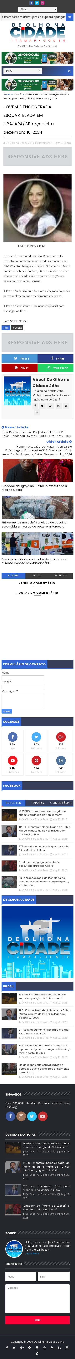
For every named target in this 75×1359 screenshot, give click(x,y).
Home (6, 94)
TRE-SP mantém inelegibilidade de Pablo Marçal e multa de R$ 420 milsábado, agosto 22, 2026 (44, 830)
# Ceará (17, 327)
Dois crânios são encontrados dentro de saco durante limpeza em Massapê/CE (34, 561)
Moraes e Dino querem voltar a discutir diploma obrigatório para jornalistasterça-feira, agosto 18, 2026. (45, 1049)
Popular (37, 803)
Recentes (13, 803)
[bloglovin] (37, 1347)
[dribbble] (44, 1347)
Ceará (17, 94)
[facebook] (31, 3)
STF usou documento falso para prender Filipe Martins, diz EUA (44, 848)
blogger (13, 575)
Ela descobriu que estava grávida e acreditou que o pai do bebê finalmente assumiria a (44, 1068)
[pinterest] (29, 1347)
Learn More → (34, 1253)
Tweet (24, 358)
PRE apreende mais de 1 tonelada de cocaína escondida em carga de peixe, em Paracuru (34, 524)
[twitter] (37, 3)
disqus (37, 575)
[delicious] (37, 1353)
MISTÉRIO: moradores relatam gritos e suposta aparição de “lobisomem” (42, 813)
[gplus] (22, 1347)
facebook (61, 575)
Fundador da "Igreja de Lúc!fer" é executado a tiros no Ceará (34, 488)
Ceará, (67, 143)
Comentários (61, 803)
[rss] (52, 1347)
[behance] (59, 1347)
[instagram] (42, 3)
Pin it (25, 368)
